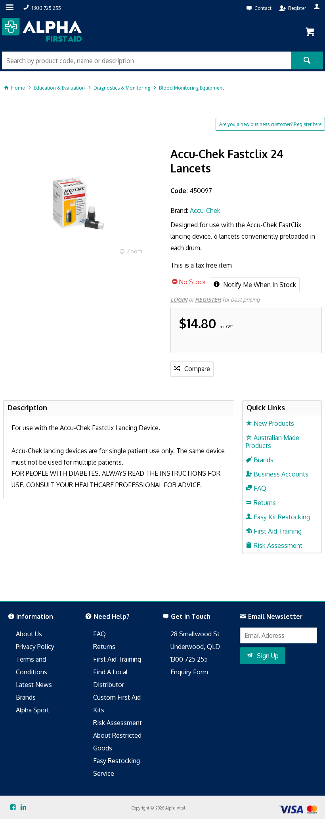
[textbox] (146, 60)
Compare (197, 369)
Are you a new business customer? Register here (270, 124)
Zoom (134, 251)
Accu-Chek (205, 210)
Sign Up (268, 656)
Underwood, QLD (195, 647)
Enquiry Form (189, 672)
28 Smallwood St (195, 634)
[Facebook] (13, 807)
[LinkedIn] (23, 807)
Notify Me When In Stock (259, 285)
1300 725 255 (189, 659)
